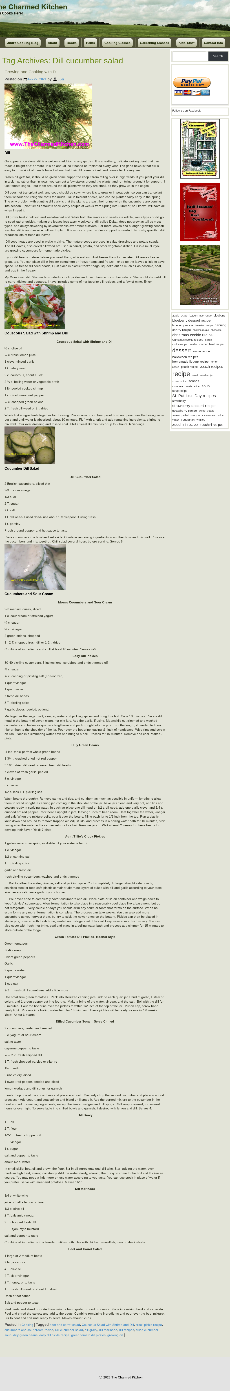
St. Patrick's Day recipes (194, 396)
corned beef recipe (211, 344)
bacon (193, 315)
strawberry (179, 401)
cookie (208, 339)
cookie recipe (179, 344)
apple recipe (180, 315)
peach (175, 367)
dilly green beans (25, 1335)
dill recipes (126, 1330)
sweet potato (207, 410)
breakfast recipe (204, 325)
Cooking (27, 1324)
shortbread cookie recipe (185, 386)
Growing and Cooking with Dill (31, 72)
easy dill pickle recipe (54, 1335)
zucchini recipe (185, 424)
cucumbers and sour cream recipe (28, 1330)
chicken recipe (201, 330)
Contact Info (213, 43)
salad (195, 375)
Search (218, 56)
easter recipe (201, 351)
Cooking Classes (117, 43)
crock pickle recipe (149, 1324)
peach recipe (189, 366)
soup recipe (179, 390)
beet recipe (205, 315)
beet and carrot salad (65, 1324)
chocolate (216, 330)
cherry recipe (181, 330)
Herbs (90, 43)
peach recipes (211, 366)
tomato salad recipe (212, 415)
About (52, 43)
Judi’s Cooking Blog (22, 43)
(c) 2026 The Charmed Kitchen (121, 1377)
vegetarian (188, 419)
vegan (175, 419)
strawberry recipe (184, 410)
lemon (214, 361)
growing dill (115, 1335)
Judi (61, 79)
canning (220, 325)
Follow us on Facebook (186, 110)
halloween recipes (185, 357)
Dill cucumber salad (69, 1330)
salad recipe (206, 375)
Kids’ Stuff (187, 43)
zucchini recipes (211, 424)
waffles (201, 419)
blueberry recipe (182, 325)
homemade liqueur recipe (190, 361)
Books (72, 43)
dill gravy (91, 1330)
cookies (193, 344)
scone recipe (179, 381)
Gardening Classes (154, 43)
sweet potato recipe (186, 415)
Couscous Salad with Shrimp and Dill (108, 1324)
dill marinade (108, 1330)
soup (205, 386)
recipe (181, 373)
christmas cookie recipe (192, 335)
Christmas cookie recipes (187, 339)
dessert (181, 350)
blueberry (220, 315)
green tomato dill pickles (88, 1335)
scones (193, 381)
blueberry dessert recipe (191, 320)
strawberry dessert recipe (193, 406)
